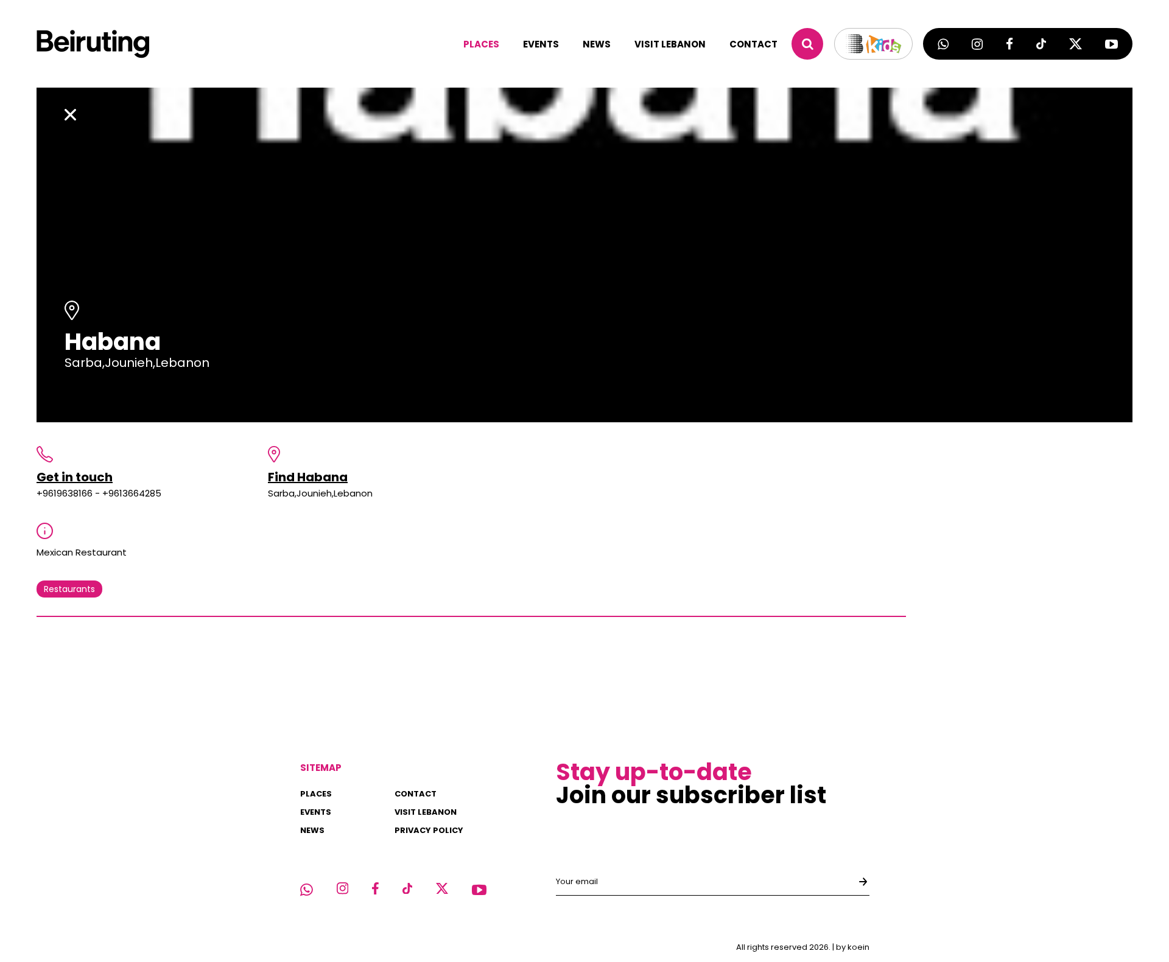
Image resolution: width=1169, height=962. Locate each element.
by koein (852, 947)
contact (753, 44)
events (541, 44)
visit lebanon (670, 44)
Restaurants (69, 589)
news (597, 44)
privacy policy (429, 830)
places (481, 44)
